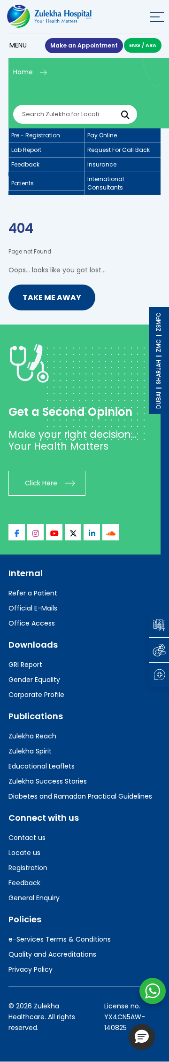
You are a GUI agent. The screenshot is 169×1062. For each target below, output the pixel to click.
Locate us (24, 852)
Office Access (31, 623)
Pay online (102, 135)
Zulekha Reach (32, 736)
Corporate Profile (36, 694)
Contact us (27, 837)
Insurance (101, 164)
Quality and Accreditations (52, 954)
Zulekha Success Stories (47, 781)
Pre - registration (35, 135)
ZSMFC (158, 322)
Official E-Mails (32, 608)
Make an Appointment (84, 45)
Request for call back (118, 150)
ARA (151, 45)
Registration (27, 867)
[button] (142, 1037)
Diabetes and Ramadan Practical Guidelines (80, 796)
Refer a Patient (32, 593)
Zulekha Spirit (30, 751)
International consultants (105, 183)
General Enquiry (34, 898)
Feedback (25, 164)
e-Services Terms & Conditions (59, 939)
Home (23, 72)
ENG (134, 45)
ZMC (158, 345)
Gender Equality (34, 679)
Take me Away (52, 297)
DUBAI (158, 400)
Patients (22, 183)
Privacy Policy (30, 969)
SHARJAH (158, 372)
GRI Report (25, 664)
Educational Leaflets (41, 766)
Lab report (26, 150)
